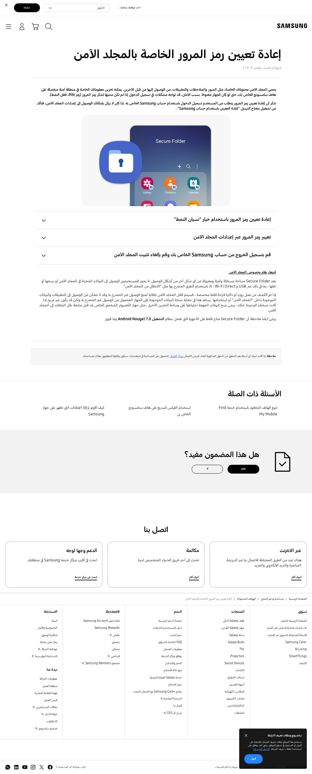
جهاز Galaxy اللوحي (233, 628)
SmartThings (298, 656)
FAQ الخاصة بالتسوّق (170, 642)
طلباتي (116, 635)
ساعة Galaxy (236, 635)
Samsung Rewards (107, 628)
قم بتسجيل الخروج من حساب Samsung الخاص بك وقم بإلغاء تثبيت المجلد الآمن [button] (192, 255)
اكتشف (303, 663)
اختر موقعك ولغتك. (129, 7)
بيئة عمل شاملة (48, 642)
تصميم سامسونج (47, 728)
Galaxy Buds (236, 642)
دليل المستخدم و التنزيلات (167, 628)
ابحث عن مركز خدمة (86, 577)
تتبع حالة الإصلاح (173, 670)
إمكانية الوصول (49, 635)
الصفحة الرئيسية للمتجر (294, 621)
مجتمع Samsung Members (102, 663)
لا (207, 469)
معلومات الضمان (172, 649)
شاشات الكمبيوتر (235, 699)
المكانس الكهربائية (234, 691)
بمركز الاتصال (176, 356)
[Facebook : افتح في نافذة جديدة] (50, 767)
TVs (241, 649)
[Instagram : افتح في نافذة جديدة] (33, 767)
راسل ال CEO (174, 713)
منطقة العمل (49, 686)
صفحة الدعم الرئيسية (170, 621)
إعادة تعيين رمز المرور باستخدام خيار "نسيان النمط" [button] (222, 219)
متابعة (26, 7)
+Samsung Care (296, 642)
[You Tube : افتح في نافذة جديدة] (24, 767)
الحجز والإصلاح (173, 663)
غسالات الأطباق (235, 677)
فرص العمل (50, 700)
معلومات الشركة (48, 679)
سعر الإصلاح (175, 684)
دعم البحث (176, 635)
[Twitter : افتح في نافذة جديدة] (41, 767)
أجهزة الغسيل (236, 684)
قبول (253, 759)
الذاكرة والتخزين (235, 706)
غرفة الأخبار (50, 714)
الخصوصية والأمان (47, 628)
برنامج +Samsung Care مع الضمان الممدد (157, 691)
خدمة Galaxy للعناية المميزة (166, 677)
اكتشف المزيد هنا (261, 749)
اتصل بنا (177, 706)
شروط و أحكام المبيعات (226, 767)
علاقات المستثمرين (46, 707)
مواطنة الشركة (49, 649)
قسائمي (115, 656)
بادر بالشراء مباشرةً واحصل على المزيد (287, 628)
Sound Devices (234, 663)
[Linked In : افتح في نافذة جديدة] (16, 767)
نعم (243, 469)
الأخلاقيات (51, 721)
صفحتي (116, 642)
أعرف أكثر (296, 577)
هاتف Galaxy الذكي (233, 621)
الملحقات (239, 713)
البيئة (54, 621)
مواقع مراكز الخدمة (171, 656)
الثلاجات (239, 670)
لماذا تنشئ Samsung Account (101, 621)
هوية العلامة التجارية (46, 693)
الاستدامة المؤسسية (45, 656)
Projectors (237, 656)
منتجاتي (116, 649)
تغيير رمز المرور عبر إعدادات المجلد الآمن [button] (232, 237)
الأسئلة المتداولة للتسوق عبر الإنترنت (287, 635)
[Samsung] (293, 25)
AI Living (301, 649)
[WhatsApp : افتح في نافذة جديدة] (7, 767)
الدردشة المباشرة (172, 699)
